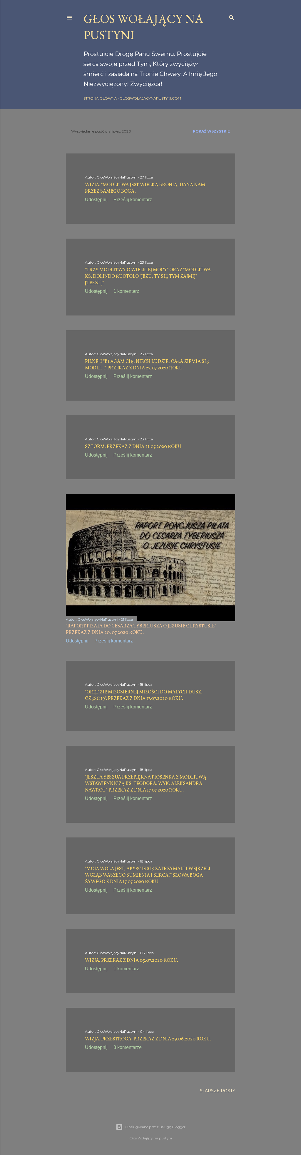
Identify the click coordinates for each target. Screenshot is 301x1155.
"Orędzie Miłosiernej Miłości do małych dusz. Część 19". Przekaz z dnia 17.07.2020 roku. (143, 695)
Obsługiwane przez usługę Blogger (155, 1127)
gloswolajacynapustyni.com (150, 98)
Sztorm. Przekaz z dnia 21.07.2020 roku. (134, 447)
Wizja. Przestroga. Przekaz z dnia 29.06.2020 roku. (148, 1039)
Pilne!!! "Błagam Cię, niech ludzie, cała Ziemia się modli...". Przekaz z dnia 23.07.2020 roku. (147, 364)
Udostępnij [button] (96, 199)
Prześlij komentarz (132, 199)
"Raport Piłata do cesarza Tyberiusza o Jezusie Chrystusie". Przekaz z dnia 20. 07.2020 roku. (141, 629)
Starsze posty (217, 1090)
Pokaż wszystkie (211, 131)
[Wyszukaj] (231, 16)
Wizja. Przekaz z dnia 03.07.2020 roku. (131, 960)
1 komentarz (126, 291)
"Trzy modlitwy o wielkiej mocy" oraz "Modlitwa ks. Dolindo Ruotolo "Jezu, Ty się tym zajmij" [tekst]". (148, 276)
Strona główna (100, 98)
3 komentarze (127, 1047)
